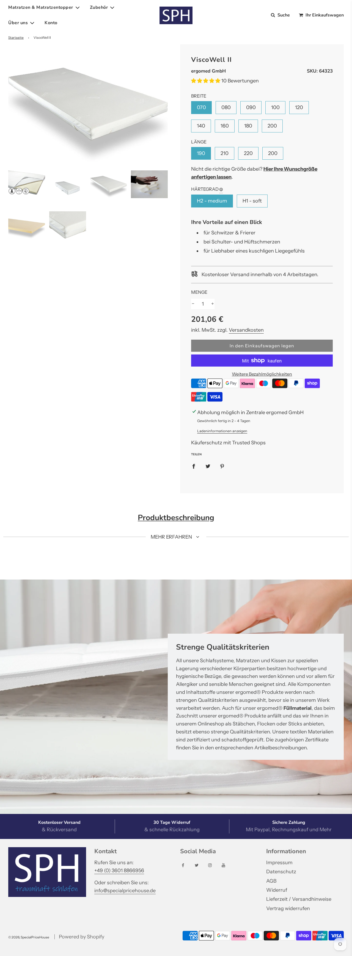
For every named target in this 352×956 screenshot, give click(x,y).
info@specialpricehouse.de (125, 891)
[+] (213, 304)
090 (251, 107)
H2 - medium (212, 201)
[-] (193, 304)
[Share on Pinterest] (222, 466)
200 (272, 126)
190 (201, 153)
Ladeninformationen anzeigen (222, 431)
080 (226, 107)
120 (299, 107)
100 (275, 107)
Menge (199, 292)
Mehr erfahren (172, 537)
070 (201, 107)
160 (225, 126)
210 (225, 153)
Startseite (16, 37)
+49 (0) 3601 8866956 (119, 871)
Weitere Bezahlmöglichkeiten (262, 374)
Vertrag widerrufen (288, 908)
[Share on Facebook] (193, 466)
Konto (51, 23)
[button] (206, 81)
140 (201, 126)
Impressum (279, 863)
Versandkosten (246, 330)
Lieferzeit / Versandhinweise (298, 899)
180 (248, 126)
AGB (271, 881)
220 (248, 153)
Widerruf (276, 890)
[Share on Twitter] (208, 466)
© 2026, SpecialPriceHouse (28, 937)
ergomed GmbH (208, 71)
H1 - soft (252, 201)
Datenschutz (281, 872)
